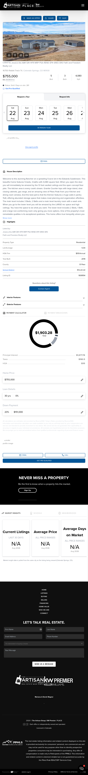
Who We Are (44, 610)
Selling (44, 600)
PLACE (59, 721)
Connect (44, 613)
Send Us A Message (44, 664)
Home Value (44, 607)
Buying (44, 597)
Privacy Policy (53, 772)
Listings (44, 593)
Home (44, 590)
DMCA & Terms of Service (68, 772)
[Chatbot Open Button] (81, 768)
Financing (44, 603)
